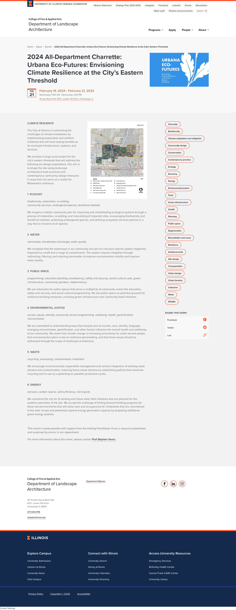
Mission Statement (103, 5)
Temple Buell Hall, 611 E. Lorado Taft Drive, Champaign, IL (66, 98)
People (186, 30)
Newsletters (201, 5)
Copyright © (60, 594)
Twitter (170, 327)
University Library (158, 579)
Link (169, 335)
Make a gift (159, 10)
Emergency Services (160, 561)
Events (188, 5)
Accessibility (83, 594)
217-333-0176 (33, 512)
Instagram (149, 5)
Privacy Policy (35, 594)
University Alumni (97, 561)
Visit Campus (34, 579)
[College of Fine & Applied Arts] (56, 19)
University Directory (98, 579)
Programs (154, 30)
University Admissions (39, 561)
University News (36, 573)
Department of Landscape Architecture (53, 26)
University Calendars (99, 573)
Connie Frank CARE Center (163, 573)
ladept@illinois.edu (36, 517)
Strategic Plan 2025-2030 (128, 5)
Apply (172, 30)
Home (30, 46)
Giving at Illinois (96, 567)
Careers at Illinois (36, 567)
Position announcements (181, 10)
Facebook (163, 5)
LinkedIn (176, 5)
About (202, 30)
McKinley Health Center (161, 567)
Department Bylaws (95, 481)
